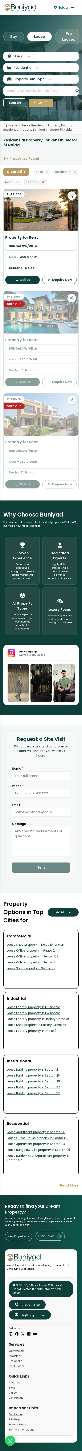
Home (12, 125)
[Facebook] (17, 1334)
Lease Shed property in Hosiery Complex (36, 1025)
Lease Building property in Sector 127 (33, 1087)
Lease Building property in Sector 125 (33, 1075)
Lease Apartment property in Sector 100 (36, 1132)
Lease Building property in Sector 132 (33, 1093)
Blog (12, 1387)
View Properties (18, 1236)
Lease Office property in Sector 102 (32, 956)
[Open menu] (74, 7)
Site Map (14, 1419)
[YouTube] (35, 1334)
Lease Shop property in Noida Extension (35, 944)
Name (17, 768)
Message (19, 824)
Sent (41, 867)
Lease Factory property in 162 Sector (33, 1013)
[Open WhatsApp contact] (10, 1441)
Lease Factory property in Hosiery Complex (38, 1019)
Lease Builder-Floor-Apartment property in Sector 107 (38, 1158)
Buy (13, 36)
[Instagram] (10, 1334)
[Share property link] (71, 195)
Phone (18, 786)
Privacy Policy (17, 1424)
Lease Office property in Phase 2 (31, 950)
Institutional (16, 1366)
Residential (16, 1361)
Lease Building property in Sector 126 (33, 1081)
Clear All (16, 172)
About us (14, 1382)
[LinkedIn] (29, 1334)
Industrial (15, 1356)
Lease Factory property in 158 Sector (33, 1007)
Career (13, 1392)
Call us (25, 280)
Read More (69, 1185)
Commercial (17, 1351)
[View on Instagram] (18, 683)
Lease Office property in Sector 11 (31, 962)
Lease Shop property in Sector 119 (31, 968)
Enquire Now (62, 280)
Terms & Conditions (21, 1429)
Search (15, 102)
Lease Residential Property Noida (45, 125)
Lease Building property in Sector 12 (32, 1069)
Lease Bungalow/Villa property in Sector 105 (38, 1150)
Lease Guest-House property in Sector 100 (38, 1138)
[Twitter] (23, 1334)
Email (16, 805)
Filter (38, 102)
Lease (39, 36)
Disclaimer (15, 1414)
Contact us (16, 1397)
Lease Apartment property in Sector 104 (36, 1144)
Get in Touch (46, 1236)
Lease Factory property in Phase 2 (31, 1031)
